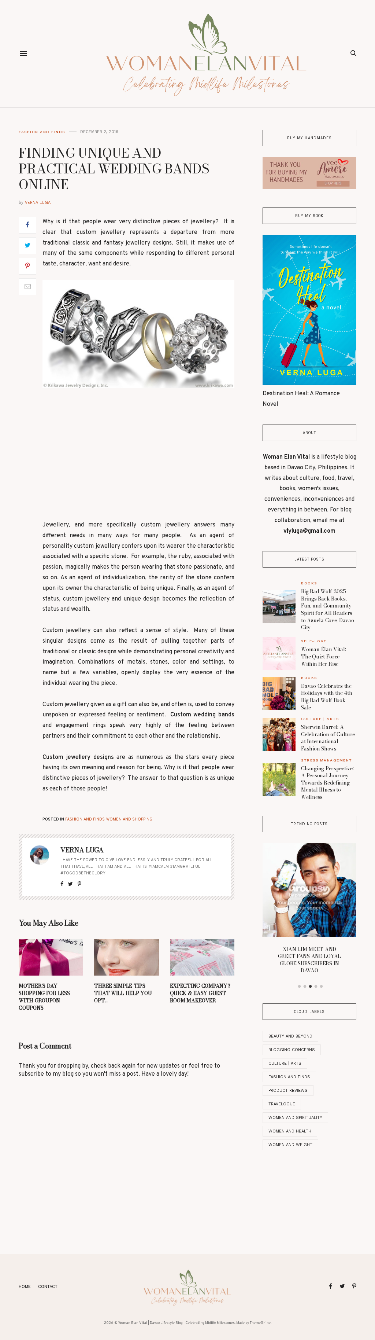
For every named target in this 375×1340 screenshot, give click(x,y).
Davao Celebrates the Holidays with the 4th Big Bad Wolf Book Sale (326, 697)
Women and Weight (290, 1144)
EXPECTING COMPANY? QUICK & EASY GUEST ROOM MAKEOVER (200, 993)
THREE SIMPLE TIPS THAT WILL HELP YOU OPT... (123, 993)
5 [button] (321, 986)
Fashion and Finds (42, 132)
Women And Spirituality (295, 1117)
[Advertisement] (138, 454)
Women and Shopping (129, 819)
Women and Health (289, 1131)
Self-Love (314, 641)
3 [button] (310, 986)
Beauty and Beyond (290, 1036)
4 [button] (316, 986)
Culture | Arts (320, 719)
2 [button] (305, 986)
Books (309, 583)
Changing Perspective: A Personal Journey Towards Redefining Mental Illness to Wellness (327, 782)
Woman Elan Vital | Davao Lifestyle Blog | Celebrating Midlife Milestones (176, 1323)
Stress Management (326, 760)
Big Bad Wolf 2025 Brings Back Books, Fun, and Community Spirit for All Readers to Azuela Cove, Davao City (327, 609)
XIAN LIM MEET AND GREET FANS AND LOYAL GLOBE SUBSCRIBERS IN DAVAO (309, 960)
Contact (47, 1287)
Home (25, 1287)
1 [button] (299, 986)
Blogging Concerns (291, 1049)
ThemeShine (260, 1323)
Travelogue (281, 1104)
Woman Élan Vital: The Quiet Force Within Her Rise (323, 656)
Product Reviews (288, 1090)
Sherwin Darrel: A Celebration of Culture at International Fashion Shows (328, 738)
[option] (309, 910)
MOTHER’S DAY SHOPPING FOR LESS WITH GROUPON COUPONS (44, 997)
